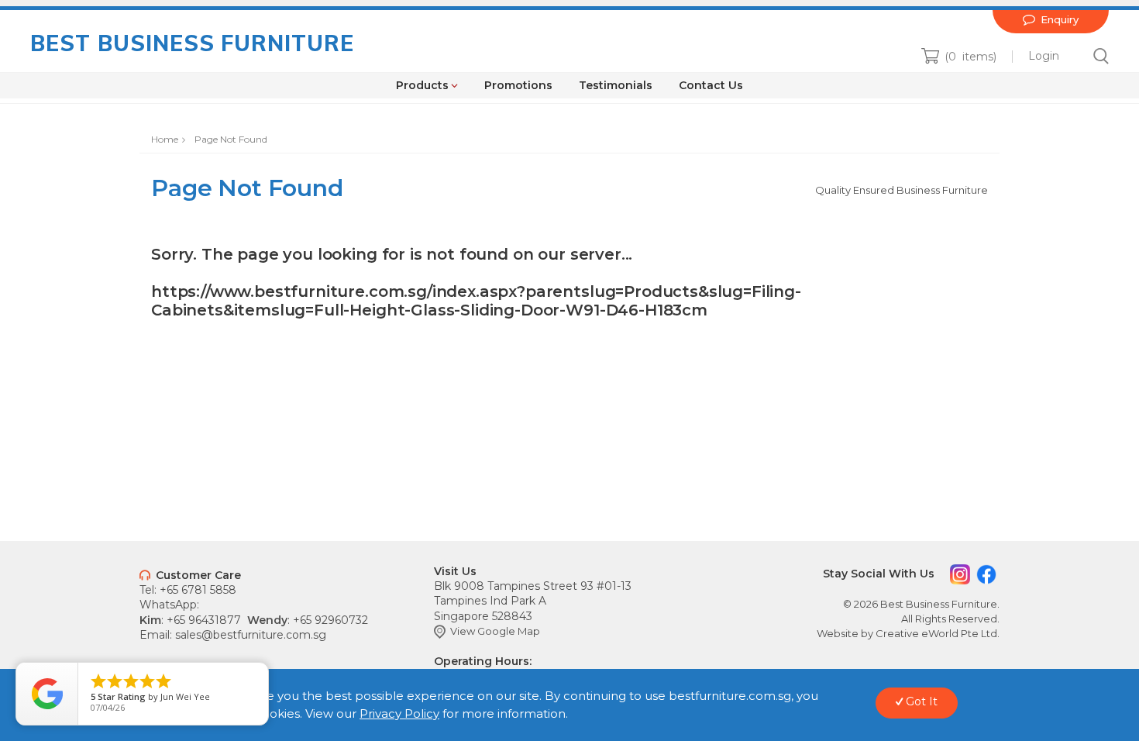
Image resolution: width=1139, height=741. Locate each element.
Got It (917, 701)
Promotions (518, 85)
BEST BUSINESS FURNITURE (192, 43)
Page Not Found (230, 139)
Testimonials (615, 85)
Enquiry (1051, 19)
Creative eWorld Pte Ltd (936, 633)
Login (1043, 56)
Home (164, 139)
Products (427, 85)
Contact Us (711, 85)
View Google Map (487, 631)
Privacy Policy (399, 713)
